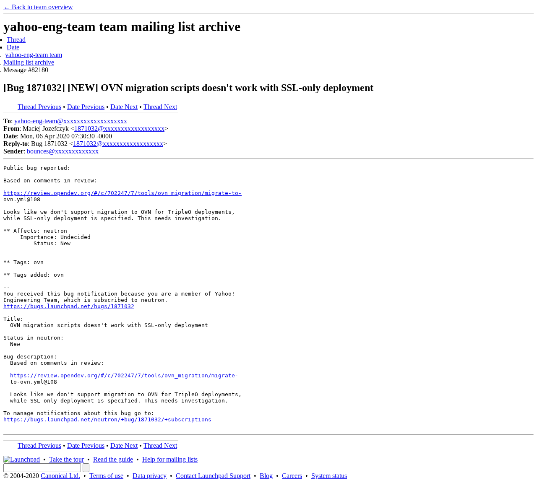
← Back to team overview (38, 6)
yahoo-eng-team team (33, 54)
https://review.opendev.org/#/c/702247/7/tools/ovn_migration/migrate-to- (122, 193)
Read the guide (113, 459)
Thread (16, 39)
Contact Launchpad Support (213, 475)
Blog (266, 475)
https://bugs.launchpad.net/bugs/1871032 (68, 306)
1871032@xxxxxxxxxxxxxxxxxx (119, 128)
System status (329, 475)
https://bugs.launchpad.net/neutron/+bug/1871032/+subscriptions (107, 419)
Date (13, 47)
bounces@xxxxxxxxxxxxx (63, 151)
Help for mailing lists (170, 459)
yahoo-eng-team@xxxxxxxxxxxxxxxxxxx (70, 121)
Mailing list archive (28, 62)
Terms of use (106, 475)
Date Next (124, 106)
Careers (292, 475)
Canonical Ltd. (60, 475)
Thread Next (160, 106)
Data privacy (150, 475)
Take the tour (66, 459)
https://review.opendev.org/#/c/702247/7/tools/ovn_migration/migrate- (124, 375)
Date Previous (85, 106)
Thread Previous (39, 106)
